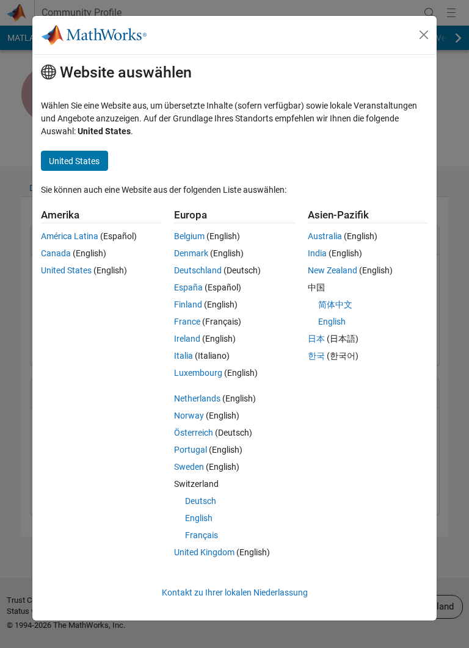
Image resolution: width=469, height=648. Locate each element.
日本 (316, 339)
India (317, 253)
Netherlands (197, 398)
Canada (56, 253)
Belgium (189, 236)
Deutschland (198, 270)
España (188, 287)
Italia (183, 356)
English (199, 518)
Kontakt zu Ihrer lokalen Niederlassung (235, 592)
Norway (189, 415)
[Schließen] (423, 34)
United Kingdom (204, 552)
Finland (188, 304)
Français (201, 535)
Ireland (187, 339)
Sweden (189, 467)
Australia (325, 236)
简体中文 (335, 304)
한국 (316, 356)
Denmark (191, 253)
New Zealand (332, 270)
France (187, 321)
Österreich (193, 432)
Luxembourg (198, 373)
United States (66, 270)
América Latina (69, 236)
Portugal (190, 450)
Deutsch (200, 501)
